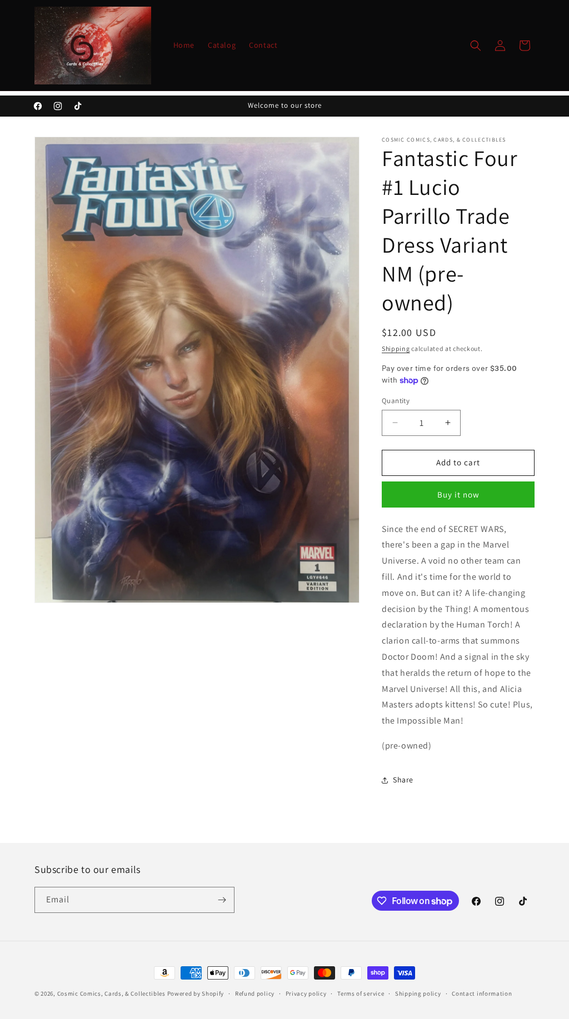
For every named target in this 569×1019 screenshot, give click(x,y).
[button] (475, 45)
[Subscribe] (221, 900)
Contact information (482, 993)
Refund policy (254, 993)
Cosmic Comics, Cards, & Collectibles (111, 993)
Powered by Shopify (195, 993)
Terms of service (360, 993)
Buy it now (458, 494)
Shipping (396, 348)
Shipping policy (418, 993)
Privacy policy (306, 993)
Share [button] (403, 780)
